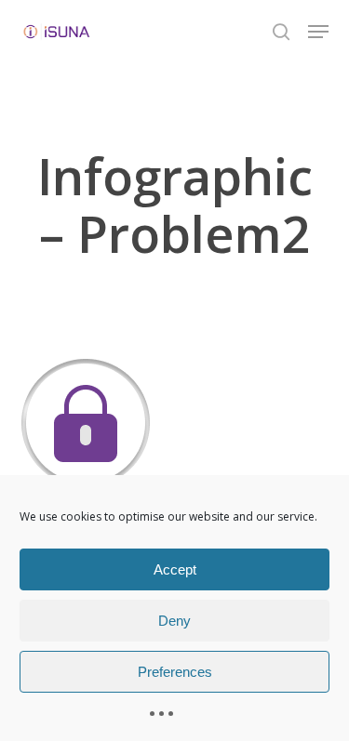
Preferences (175, 672)
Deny (174, 621)
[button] (318, 31)
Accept (175, 569)
